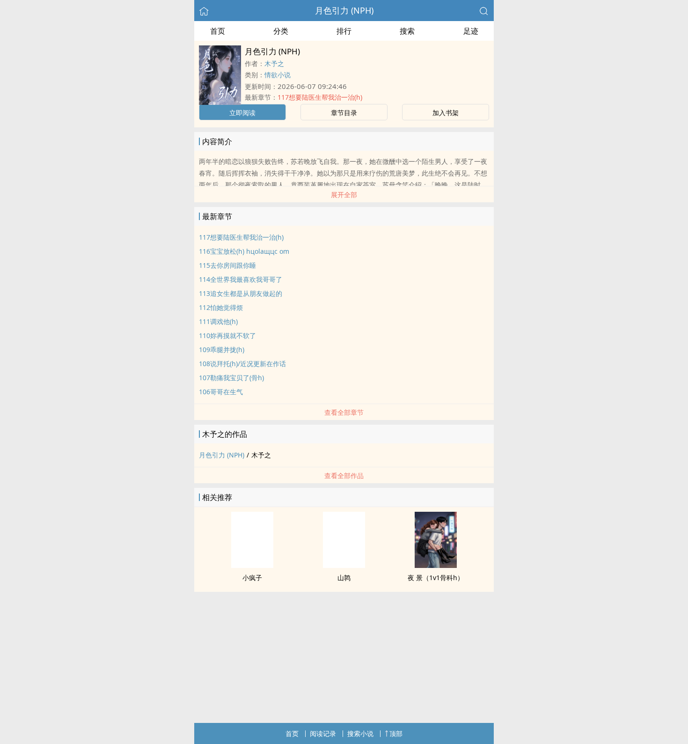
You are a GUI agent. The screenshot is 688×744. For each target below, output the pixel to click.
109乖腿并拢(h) (221, 349)
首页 (217, 31)
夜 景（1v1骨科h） (436, 577)
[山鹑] (344, 565)
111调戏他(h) (218, 321)
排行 (344, 31)
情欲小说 (277, 74)
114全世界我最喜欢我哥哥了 (240, 279)
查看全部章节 (344, 412)
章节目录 (344, 112)
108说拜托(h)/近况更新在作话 (242, 363)
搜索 (407, 31)
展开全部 (344, 194)
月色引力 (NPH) (344, 10)
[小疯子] (252, 565)
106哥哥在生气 (221, 391)
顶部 (396, 733)
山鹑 (344, 577)
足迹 (470, 31)
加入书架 (445, 112)
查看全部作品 (344, 475)
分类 (280, 31)
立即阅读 (242, 112)
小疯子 (252, 577)
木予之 (274, 63)
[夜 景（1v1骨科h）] (436, 565)
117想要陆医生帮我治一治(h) (320, 97)
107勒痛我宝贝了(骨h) (231, 377)
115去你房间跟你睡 (227, 265)
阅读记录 (323, 733)
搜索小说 (360, 733)
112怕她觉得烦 (221, 307)
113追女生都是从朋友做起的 (240, 293)
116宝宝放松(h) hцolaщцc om (244, 251)
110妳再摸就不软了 (227, 335)
